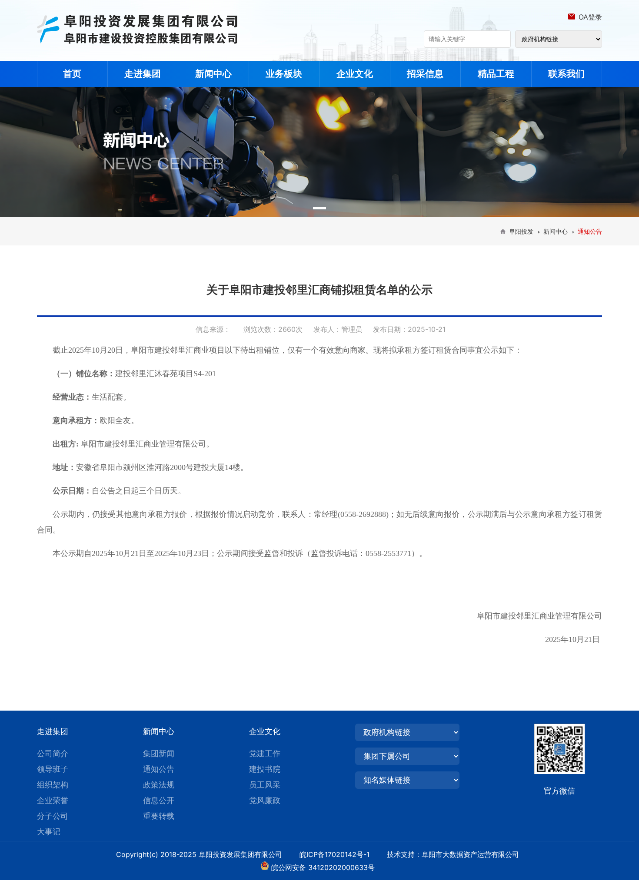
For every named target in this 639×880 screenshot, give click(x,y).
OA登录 (590, 17)
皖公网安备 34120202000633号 (323, 867)
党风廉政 (264, 800)
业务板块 (284, 73)
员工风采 (264, 784)
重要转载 (158, 815)
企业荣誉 (52, 800)
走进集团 (142, 73)
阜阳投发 (521, 231)
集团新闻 (158, 753)
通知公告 (158, 769)
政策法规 (158, 784)
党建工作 (264, 753)
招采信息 (425, 73)
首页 (72, 73)
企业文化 (354, 73)
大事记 (48, 831)
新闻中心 (213, 73)
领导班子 (52, 769)
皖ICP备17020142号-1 (342, 854)
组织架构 (52, 784)
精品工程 (496, 73)
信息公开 (158, 800)
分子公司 (52, 815)
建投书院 (264, 769)
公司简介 (52, 753)
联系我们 (566, 73)
